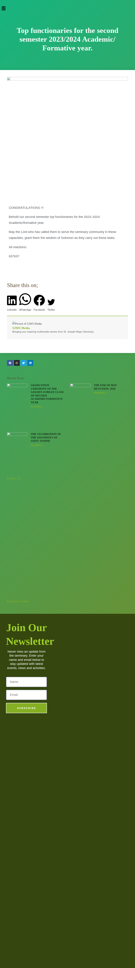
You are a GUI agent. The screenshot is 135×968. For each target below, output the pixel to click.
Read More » (37, 406)
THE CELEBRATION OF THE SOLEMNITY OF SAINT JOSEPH (46, 437)
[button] (67, 8)
